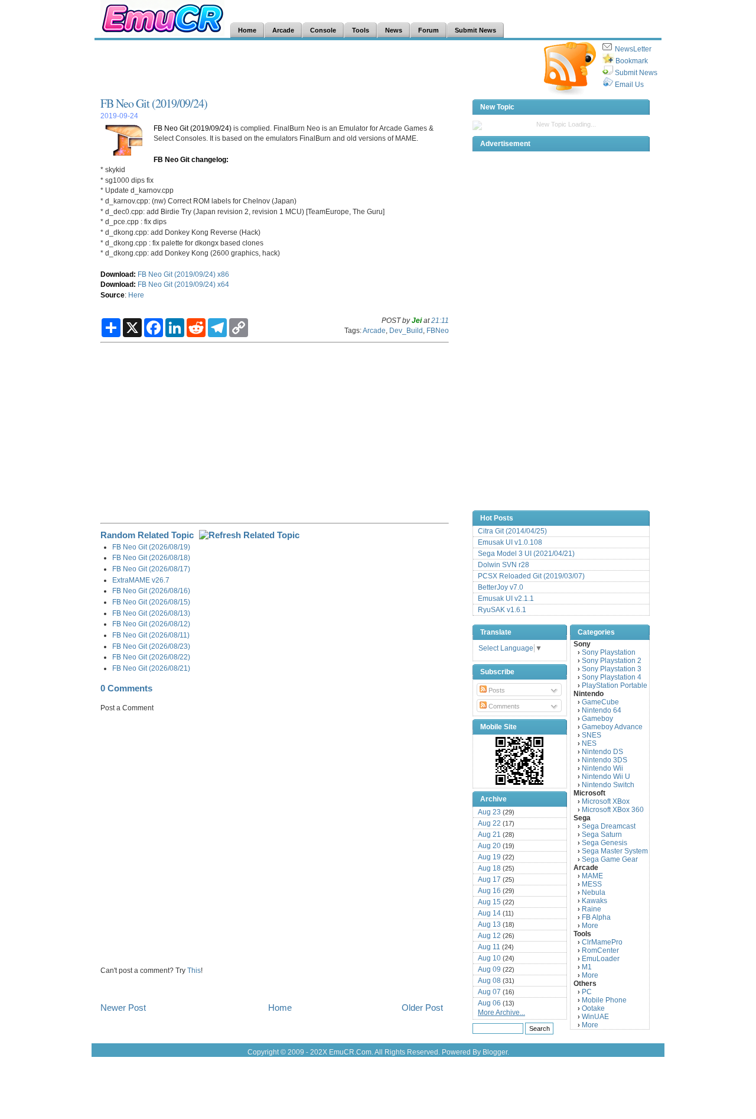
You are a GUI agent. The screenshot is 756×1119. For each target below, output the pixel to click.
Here (136, 295)
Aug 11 (489, 947)
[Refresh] (249, 535)
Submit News (636, 73)
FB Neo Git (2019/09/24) (153, 103)
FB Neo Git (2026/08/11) (151, 635)
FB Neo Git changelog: (191, 159)
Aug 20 (489, 846)
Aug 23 (489, 812)
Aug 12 (489, 936)
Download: (118, 274)
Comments (503, 706)
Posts (496, 690)
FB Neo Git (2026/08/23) (151, 646)
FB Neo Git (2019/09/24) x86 (183, 274)
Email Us (629, 84)
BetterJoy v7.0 (500, 587)
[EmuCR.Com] (519, 760)
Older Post (422, 1007)
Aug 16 (489, 891)
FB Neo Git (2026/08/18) (151, 557)
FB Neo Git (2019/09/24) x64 (183, 284)
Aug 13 (489, 924)
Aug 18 (489, 868)
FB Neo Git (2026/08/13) (151, 613)
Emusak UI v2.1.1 (506, 598)
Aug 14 (489, 913)
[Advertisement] (315, 68)
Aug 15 (489, 902)
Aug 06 (489, 1003)
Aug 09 (489, 969)
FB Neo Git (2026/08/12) (151, 624)
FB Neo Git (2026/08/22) (151, 657)
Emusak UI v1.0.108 (510, 542)
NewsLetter (633, 49)
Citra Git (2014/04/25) (512, 531)
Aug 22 (489, 823)
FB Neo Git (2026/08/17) (151, 569)
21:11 (440, 320)
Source (112, 295)
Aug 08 (489, 980)
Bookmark (631, 61)
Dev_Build (406, 330)
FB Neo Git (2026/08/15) (151, 602)
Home (280, 1007)
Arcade (374, 330)
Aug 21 (489, 834)
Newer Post (123, 1007)
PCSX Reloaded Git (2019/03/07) (531, 576)
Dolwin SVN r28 (503, 565)
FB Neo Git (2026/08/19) (151, 547)
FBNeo (437, 330)
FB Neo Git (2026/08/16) (151, 590)
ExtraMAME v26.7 (141, 580)
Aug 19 (489, 857)
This (194, 970)
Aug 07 (489, 992)
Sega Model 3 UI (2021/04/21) (526, 553)
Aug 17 (489, 879)
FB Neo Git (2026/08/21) (151, 668)
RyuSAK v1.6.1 (502, 610)
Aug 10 (489, 958)
